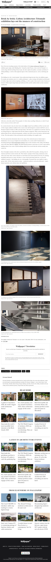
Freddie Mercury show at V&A (14, 7)
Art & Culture (28, 5)
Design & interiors (19, 5)
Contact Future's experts (14, 546)
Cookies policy (44, 546)
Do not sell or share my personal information (30, 548)
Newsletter (47, 62)
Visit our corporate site (38, 558)
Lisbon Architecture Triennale (37, 66)
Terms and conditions (26, 546)
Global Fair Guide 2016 (16, 371)
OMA (26, 126)
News (24, 24)
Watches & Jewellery (37, 5)
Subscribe (43, 1)
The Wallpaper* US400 (28, 7)
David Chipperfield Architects (18, 142)
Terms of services (19, 357)
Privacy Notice (38, 357)
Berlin (16, 144)
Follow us (41, 62)
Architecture (11, 5)
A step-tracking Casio (40, 7)
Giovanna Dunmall (6, 24)
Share (4, 62)
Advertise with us (13, 548)
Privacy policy (36, 546)
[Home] (5, 5)
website (4, 341)
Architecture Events (13, 15)
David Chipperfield (5, 371)
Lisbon (4, 339)
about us (5, 546)
